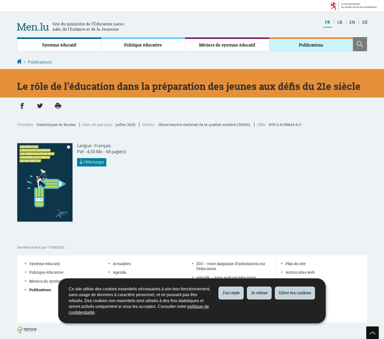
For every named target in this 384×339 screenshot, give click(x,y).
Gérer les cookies (295, 293)
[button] (360, 44)
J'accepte (231, 293)
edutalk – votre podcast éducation (226, 277)
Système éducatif (59, 45)
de (365, 22)
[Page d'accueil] (19, 62)
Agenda (119, 272)
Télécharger (94, 161)
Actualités (122, 263)
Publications (311, 45)
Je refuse (259, 293)
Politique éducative (143, 45)
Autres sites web (300, 272)
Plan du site (296, 263)
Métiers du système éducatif (227, 45)
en (352, 22)
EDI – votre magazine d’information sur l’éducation (230, 266)
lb (340, 22)
